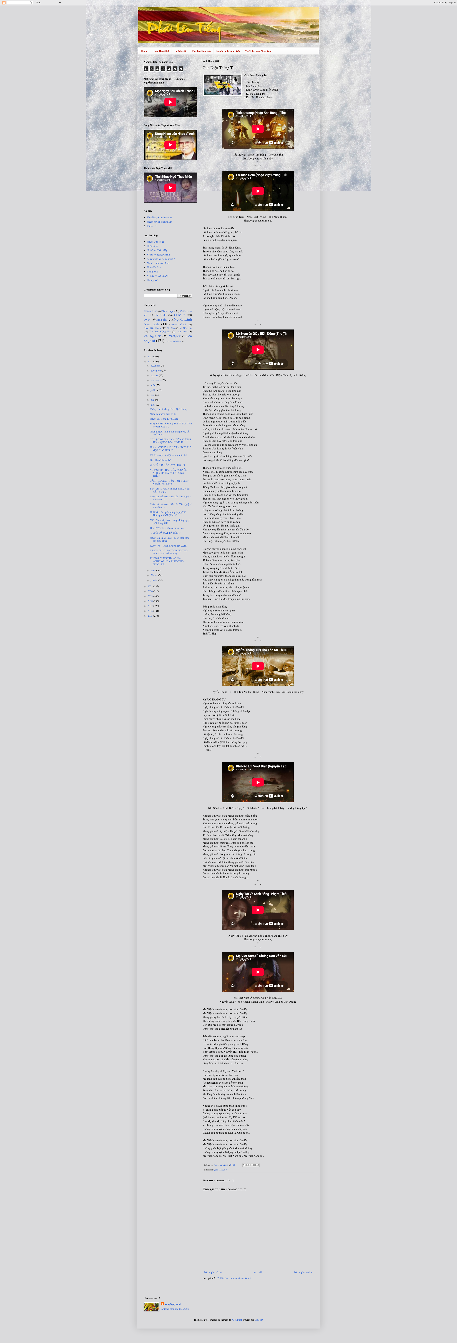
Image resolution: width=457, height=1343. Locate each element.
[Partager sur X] (251, 1165)
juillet (154, 390)
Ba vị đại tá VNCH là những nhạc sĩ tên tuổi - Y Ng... (170, 490)
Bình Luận (167, 311)
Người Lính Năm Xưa (228, 51)
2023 (150, 356)
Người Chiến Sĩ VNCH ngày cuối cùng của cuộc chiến (169, 539)
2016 (150, 611)
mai (153, 399)
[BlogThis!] (247, 1165)
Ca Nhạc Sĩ (180, 51)
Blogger (259, 1319)
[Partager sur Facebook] (254, 1165)
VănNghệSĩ (174, 336)
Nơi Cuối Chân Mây (157, 250)
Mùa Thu (161, 319)
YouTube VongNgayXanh (258, 51)
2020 (150, 591)
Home (144, 51)
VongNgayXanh (173, 1304)
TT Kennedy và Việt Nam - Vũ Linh (168, 455)
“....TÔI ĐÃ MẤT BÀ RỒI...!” (165, 532)
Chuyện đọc (160, 315)
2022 (150, 361)
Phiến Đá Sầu (154, 267)
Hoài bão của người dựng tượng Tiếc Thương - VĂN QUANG (168, 513)
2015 (150, 615)
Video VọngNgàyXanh (158, 254)
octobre (155, 375)
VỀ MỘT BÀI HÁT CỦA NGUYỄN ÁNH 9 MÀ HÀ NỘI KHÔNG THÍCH (168, 473)
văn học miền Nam (173, 341)
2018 (150, 601)
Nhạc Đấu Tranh (152, 328)
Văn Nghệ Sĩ (152, 336)
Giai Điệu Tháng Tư (160, 460)
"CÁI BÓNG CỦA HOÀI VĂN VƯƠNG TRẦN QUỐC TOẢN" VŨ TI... (170, 441)
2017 (150, 605)
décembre (156, 365)
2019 (150, 596)
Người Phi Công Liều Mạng (164, 418)
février (154, 575)
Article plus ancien (302, 1272)
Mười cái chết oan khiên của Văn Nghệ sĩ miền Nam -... (170, 498)
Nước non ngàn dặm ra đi (163, 413)
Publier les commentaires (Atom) (234, 1278)
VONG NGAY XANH (158, 275)
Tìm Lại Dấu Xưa (201, 51)
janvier (154, 580)
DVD (147, 319)
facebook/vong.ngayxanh (159, 221)
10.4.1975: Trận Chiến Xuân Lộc (167, 528)
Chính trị (179, 315)
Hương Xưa (153, 280)
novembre (156, 370)
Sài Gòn (171, 328)
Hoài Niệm (152, 246)
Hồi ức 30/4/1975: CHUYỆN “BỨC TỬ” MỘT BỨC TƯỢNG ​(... (170, 449)
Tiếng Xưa (152, 271)
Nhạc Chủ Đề (178, 324)
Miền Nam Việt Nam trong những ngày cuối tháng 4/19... (170, 521)
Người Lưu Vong (155, 241)
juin (153, 395)
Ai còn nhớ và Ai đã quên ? (161, 258)
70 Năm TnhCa (151, 311)
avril (153, 404)
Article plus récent (213, 1272)
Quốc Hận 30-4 (161, 51)
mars (153, 570)
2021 (150, 586)
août (153, 385)
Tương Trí (152, 226)
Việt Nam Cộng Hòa (160, 331)
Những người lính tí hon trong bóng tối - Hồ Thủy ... (170, 433)
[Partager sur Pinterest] (258, 1165)
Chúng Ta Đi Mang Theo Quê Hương (169, 409)
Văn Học (182, 331)
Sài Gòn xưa (185, 328)
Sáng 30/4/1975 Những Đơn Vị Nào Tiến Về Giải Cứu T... (171, 425)
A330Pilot (237, 1319)
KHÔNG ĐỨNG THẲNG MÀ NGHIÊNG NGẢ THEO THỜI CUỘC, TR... (167, 561)
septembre (156, 380)
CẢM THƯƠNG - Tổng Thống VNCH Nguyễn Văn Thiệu (169, 482)
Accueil (258, 1272)
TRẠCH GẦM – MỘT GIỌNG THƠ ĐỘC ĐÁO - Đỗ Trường (168, 552)
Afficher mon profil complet (175, 1308)
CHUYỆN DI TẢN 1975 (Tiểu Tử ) (168, 464)
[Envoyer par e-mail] (244, 1165)
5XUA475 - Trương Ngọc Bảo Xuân (168, 545)
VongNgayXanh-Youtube (159, 217)
